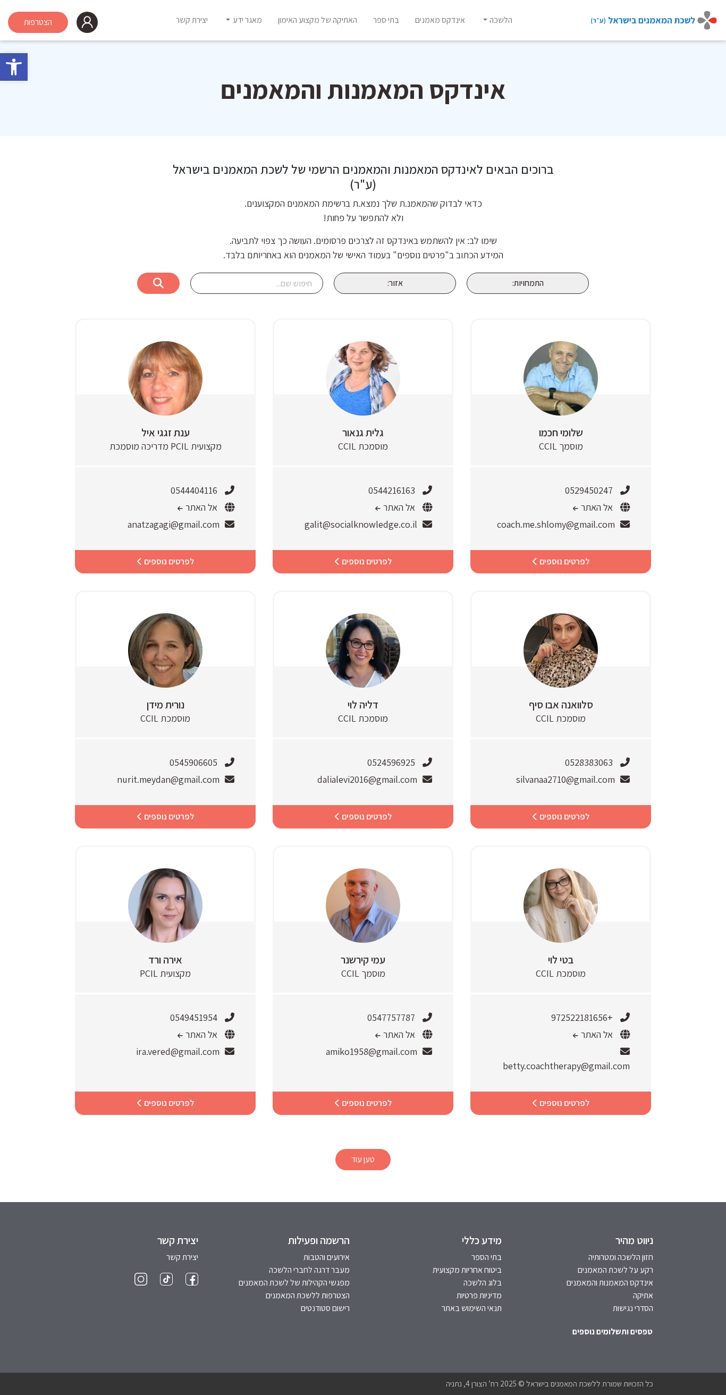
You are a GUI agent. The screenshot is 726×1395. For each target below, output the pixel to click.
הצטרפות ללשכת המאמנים (308, 1295)
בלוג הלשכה (482, 1282)
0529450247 (589, 490)
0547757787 (391, 1017)
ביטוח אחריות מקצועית (467, 1269)
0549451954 (193, 1017)
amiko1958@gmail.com (371, 1051)
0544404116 (194, 490)
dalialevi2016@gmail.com (367, 779)
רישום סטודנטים (325, 1308)
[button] (14, 67)
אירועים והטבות (326, 1257)
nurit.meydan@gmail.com (168, 779)
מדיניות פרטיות (479, 1295)
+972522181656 (582, 1017)
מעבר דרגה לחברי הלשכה (309, 1269)
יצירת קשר (182, 1257)
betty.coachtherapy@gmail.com (566, 1066)
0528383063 (589, 762)
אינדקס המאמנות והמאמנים (610, 1282)
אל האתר (596, 507)
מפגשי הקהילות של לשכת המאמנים (294, 1282)
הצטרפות (38, 22)
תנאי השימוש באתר (472, 1308)
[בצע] (158, 283)
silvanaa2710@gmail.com (565, 779)
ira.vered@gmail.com (178, 1051)
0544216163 (391, 490)
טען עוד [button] (363, 1159)
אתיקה (643, 1295)
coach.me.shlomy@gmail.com (556, 524)
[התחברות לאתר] (87, 22)
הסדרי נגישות (633, 1308)
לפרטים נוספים (563, 561)
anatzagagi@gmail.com (174, 524)
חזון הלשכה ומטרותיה (620, 1257)
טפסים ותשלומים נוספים (612, 1331)
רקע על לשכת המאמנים (615, 1269)
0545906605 (193, 762)
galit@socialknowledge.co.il (361, 524)
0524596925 (391, 762)
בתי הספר (486, 1257)
